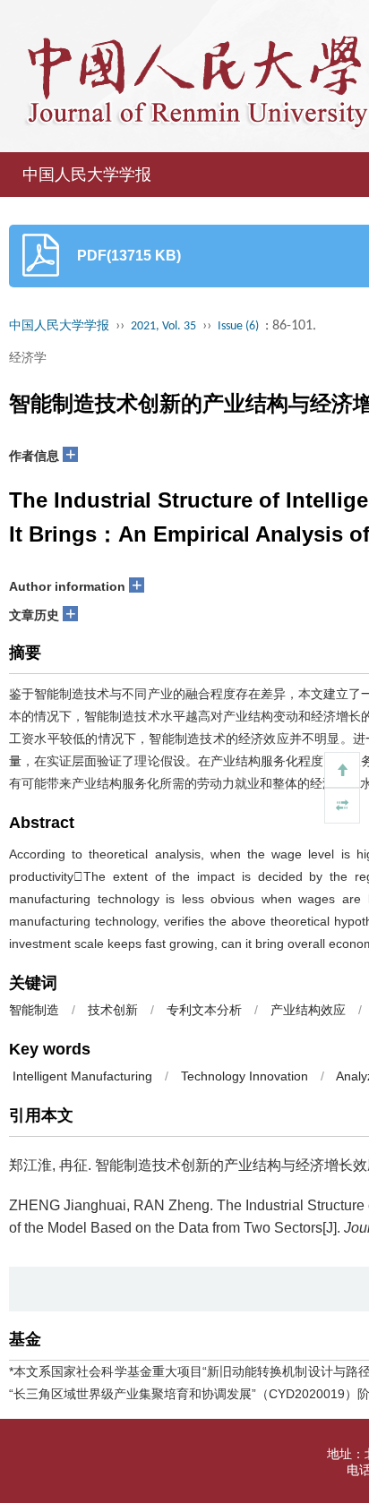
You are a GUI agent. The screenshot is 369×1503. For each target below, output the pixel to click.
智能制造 (34, 1010)
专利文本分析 (204, 1010)
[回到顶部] (342, 770)
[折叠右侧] (342, 806)
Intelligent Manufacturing (80, 1076)
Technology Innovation (244, 1076)
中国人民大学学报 (86, 175)
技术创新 (113, 1010)
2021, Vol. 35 (163, 326)
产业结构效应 (308, 1010)
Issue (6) (238, 326)
